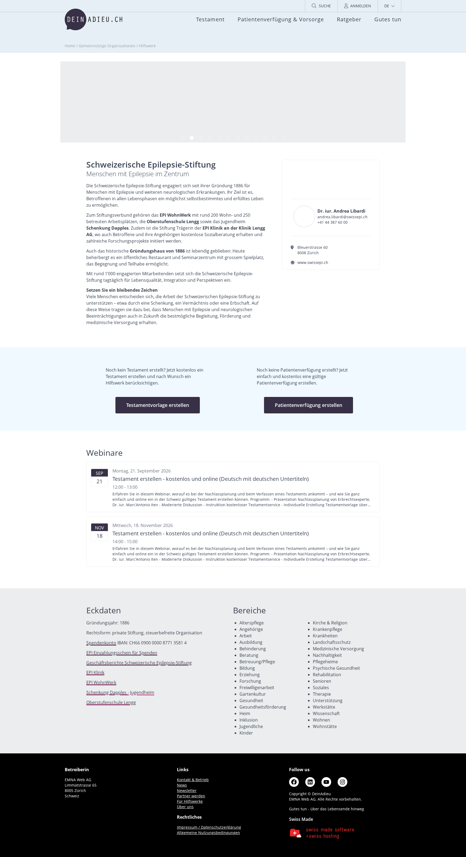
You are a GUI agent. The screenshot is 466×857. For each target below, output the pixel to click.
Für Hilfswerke (190, 801)
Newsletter (187, 790)
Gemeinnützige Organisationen (107, 45)
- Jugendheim (120, 692)
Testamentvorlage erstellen (157, 405)
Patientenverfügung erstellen (308, 405)
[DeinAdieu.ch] (93, 19)
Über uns (185, 806)
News (182, 785)
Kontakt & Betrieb (193, 779)
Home (70, 45)
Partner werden (191, 795)
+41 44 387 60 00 (332, 222)
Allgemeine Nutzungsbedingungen (208, 832)
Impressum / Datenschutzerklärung (209, 827)
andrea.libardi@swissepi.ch (342, 216)
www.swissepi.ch (312, 262)
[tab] (182, 137)
